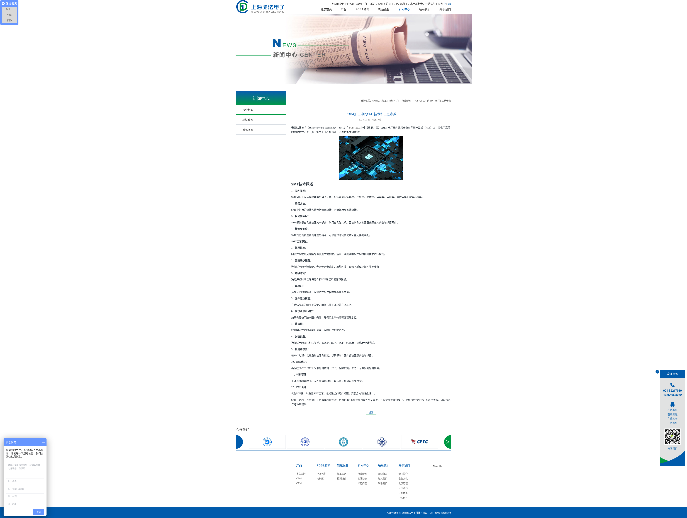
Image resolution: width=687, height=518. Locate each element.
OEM (299, 483)
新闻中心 (404, 9)
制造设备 (384, 9)
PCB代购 (321, 473)
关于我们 (445, 9)
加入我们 (382, 478)
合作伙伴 (403, 497)
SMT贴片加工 (379, 100)
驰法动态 (362, 478)
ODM (299, 478)
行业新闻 (362, 473)
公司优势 (403, 493)
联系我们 (424, 9)
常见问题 (362, 483)
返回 (371, 412)
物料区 (320, 478)
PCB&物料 (362, 9)
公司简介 (403, 473)
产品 (344, 9)
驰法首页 (326, 9)
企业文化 (403, 478)
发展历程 (403, 483)
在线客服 (672, 410)
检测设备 (341, 478)
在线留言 (382, 473)
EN (449, 3)
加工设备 (341, 473)
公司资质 (403, 488)
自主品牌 (301, 473)
